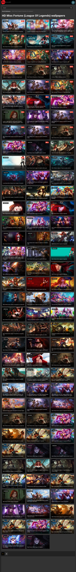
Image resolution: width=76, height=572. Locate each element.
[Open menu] (73, 2)
